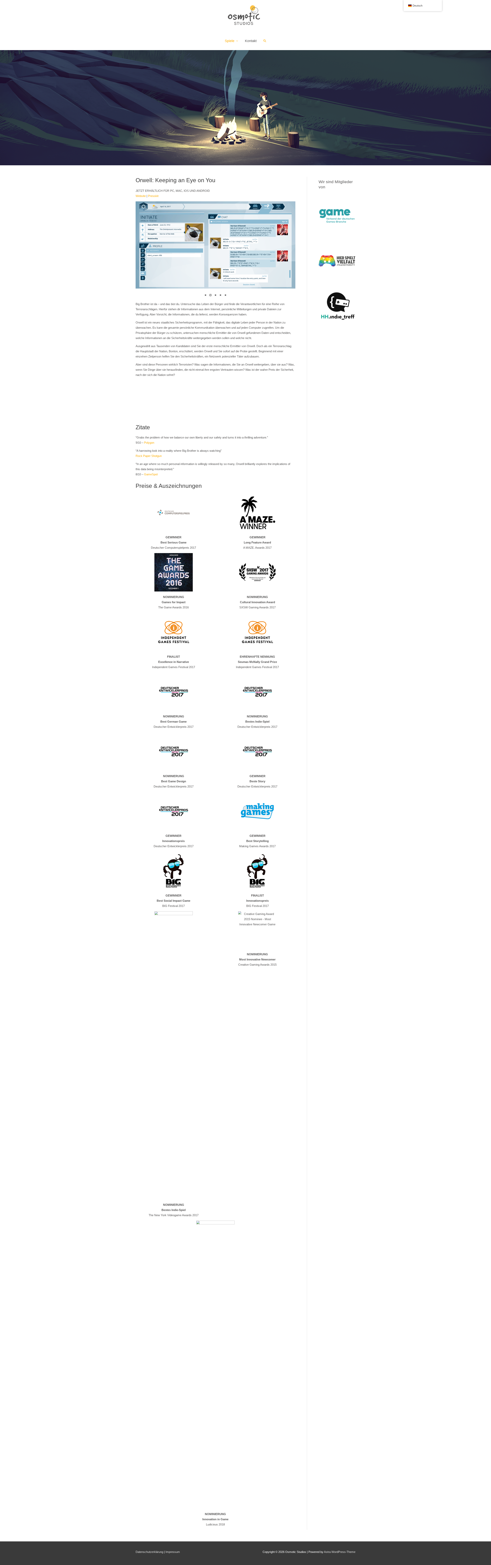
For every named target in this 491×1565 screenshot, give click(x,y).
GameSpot (151, 474)
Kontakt (251, 41)
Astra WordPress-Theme (339, 1551)
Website (141, 196)
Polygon (149, 442)
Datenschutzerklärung (149, 1551)
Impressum (173, 1551)
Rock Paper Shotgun (149, 455)
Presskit (153, 196)
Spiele (229, 41)
